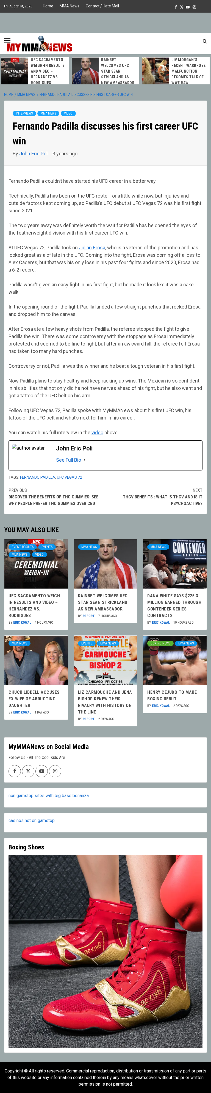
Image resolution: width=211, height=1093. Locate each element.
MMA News (69, 6)
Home (48, 6)
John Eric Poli (34, 153)
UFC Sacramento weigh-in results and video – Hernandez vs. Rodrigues (48, 71)
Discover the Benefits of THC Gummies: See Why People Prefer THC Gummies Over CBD (53, 497)
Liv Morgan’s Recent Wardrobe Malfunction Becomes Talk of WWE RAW (188, 71)
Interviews (24, 113)
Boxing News (160, 643)
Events (46, 547)
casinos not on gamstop (32, 820)
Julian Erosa (92, 247)
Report (89, 616)
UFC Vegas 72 (69, 477)
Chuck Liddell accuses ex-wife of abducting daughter (34, 699)
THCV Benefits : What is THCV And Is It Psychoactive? (162, 497)
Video (68, 113)
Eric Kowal (22, 622)
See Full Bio (68, 460)
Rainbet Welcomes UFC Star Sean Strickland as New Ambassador (117, 71)
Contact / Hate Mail (102, 6)
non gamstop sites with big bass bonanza (49, 795)
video (97, 432)
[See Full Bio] (84, 460)
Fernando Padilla (37, 477)
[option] (35, 71)
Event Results (23, 547)
